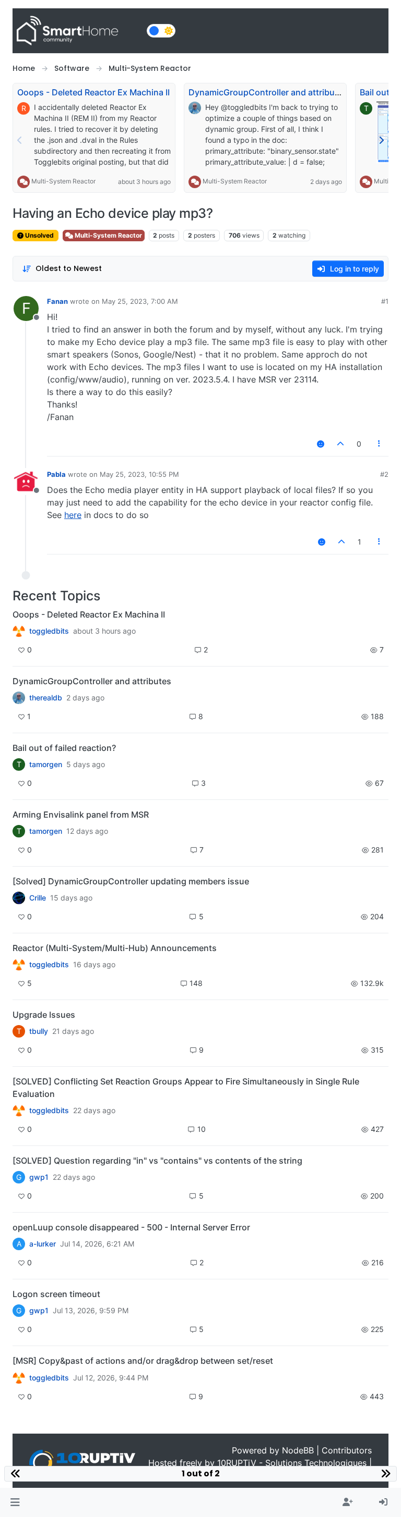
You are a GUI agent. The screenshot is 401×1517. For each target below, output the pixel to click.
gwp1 (39, 1177)
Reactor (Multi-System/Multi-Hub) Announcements (115, 948)
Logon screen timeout (56, 1294)
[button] (15, 1502)
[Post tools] (379, 444)
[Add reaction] (320, 444)
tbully (38, 1031)
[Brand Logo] (77, 31)
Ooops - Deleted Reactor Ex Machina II (93, 92)
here (72, 515)
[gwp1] (19, 1110)
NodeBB (298, 1450)
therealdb (45, 697)
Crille (37, 898)
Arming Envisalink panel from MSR (81, 814)
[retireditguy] (19, 631)
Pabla (56, 474)
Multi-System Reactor (63, 181)
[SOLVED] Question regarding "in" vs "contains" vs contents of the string (157, 1160)
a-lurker (42, 1244)
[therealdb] (19, 698)
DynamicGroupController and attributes (267, 92)
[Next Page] (381, 140)
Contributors (347, 1450)
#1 (384, 301)
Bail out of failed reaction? (64, 748)
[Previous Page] (20, 140)
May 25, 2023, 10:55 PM (139, 474)
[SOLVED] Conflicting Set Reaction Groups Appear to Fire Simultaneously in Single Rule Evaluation (186, 1087)
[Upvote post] (340, 444)
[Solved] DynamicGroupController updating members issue (131, 881)
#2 (384, 474)
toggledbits (49, 631)
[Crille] (19, 898)
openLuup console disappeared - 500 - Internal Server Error (131, 1227)
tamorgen (45, 764)
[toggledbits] (19, 964)
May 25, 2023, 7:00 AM (140, 301)
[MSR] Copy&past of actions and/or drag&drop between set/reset (143, 1360)
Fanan (57, 301)
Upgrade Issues (44, 1014)
